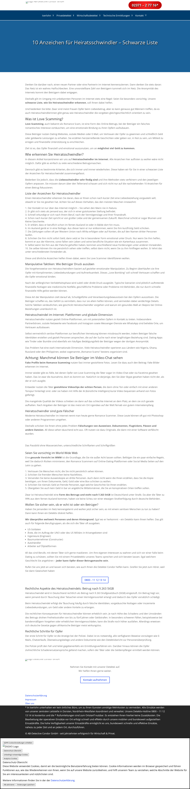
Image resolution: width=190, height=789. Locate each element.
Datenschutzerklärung (63, 780)
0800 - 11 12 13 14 (95, 580)
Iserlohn (46, 16)
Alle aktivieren (9, 784)
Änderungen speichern (26, 784)
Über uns (29, 703)
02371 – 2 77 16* (145, 5)
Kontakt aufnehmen (95, 680)
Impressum (30, 699)
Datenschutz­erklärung (36, 695)
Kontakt (139, 16)
